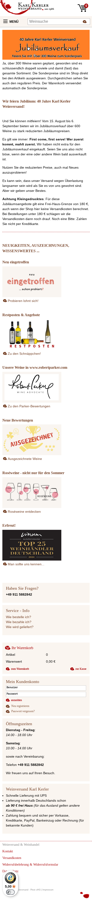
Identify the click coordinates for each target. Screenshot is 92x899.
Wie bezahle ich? (18, 622)
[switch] (10, 892)
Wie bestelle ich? (18, 617)
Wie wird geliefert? (19, 627)
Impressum (48, 890)
